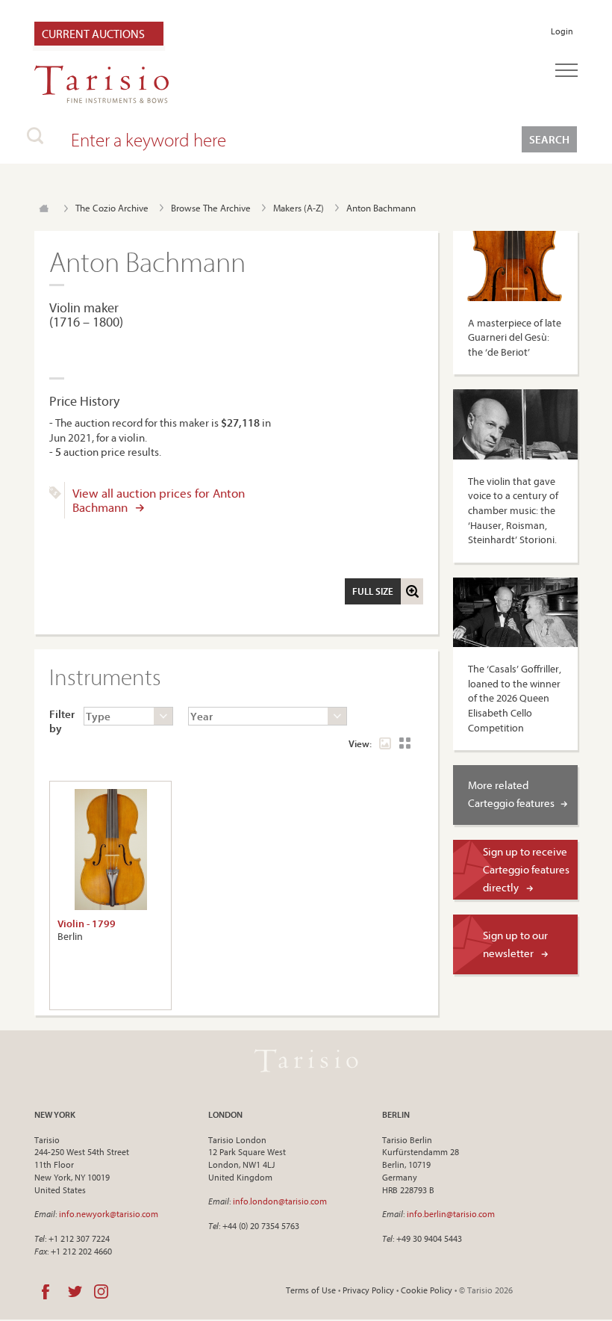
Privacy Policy (368, 1290)
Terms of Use (311, 1290)
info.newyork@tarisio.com (108, 1213)
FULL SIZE (372, 591)
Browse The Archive (211, 208)
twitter (75, 1291)
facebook (45, 1291)
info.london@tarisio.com (280, 1201)
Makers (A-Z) (298, 208)
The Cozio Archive (112, 208)
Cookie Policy (426, 1290)
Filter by (59, 721)
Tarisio (306, 1061)
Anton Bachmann (381, 208)
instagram (101, 1291)
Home (43, 208)
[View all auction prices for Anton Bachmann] (55, 495)
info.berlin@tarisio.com (451, 1213)
